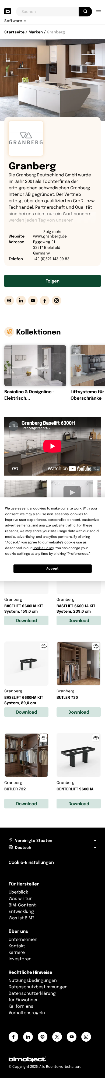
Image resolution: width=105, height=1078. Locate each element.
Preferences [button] (78, 553)
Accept (52, 568)
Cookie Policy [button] (43, 548)
